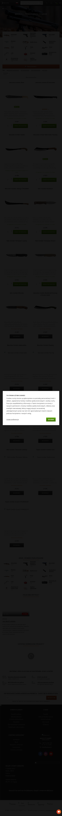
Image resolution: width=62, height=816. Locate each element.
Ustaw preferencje (12, 419)
